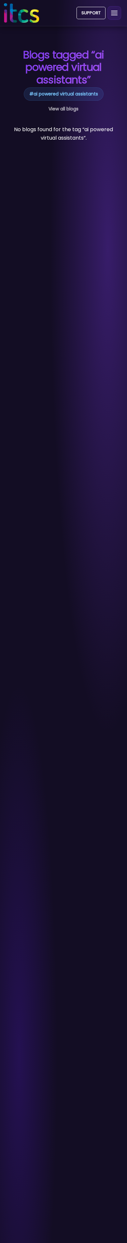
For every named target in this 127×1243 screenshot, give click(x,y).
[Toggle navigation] (114, 13)
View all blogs (63, 109)
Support (91, 13)
